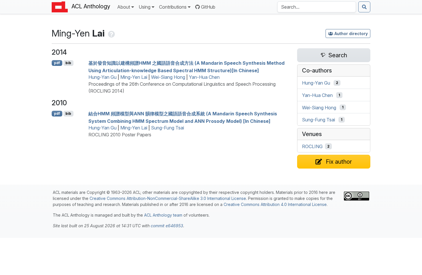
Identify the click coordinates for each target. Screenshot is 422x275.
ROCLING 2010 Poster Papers (119, 135)
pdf (57, 63)
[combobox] (316, 6)
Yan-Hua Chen (204, 77)
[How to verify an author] (111, 33)
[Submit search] (364, 6)
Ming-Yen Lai (133, 77)
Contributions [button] (173, 7)
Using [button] (144, 7)
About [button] (123, 7)
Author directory (351, 33)
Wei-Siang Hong (168, 77)
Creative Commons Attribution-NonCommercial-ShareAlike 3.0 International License (168, 198)
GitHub (208, 7)
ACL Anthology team (163, 215)
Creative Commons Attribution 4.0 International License (275, 204)
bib (68, 63)
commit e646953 (167, 225)
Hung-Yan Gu (102, 77)
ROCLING (312, 146)
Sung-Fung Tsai (167, 128)
